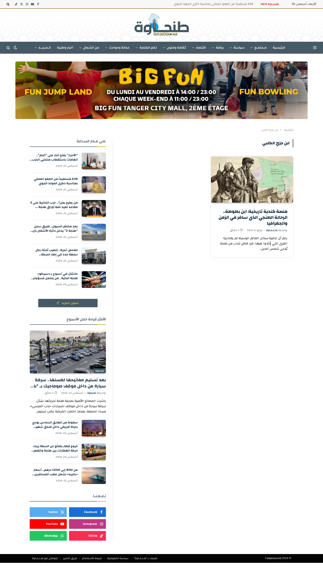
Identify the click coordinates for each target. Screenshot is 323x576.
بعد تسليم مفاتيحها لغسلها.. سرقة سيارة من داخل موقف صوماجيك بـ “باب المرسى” (68, 383)
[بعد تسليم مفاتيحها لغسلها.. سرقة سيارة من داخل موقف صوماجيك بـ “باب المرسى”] (68, 351)
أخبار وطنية (65, 48)
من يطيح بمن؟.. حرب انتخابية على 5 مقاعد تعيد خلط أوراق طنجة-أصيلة (54, 204)
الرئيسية (279, 48)
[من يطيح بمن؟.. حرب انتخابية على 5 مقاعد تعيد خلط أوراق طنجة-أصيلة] (94, 208)
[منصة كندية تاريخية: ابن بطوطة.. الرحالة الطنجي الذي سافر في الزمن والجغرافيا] (252, 179)
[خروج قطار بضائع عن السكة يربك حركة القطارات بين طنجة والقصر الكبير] (94, 452)
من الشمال (91, 48)
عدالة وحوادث (119, 48)
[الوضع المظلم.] (15, 47)
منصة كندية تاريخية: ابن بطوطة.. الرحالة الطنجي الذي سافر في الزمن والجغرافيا (253, 217)
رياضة (220, 48)
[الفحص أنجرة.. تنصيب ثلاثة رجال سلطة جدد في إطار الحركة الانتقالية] (94, 255)
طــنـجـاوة (272, 230)
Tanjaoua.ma (273, 558)
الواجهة (99, 371)
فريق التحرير (70, 558)
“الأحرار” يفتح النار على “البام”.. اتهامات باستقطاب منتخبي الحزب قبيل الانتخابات (55, 157)
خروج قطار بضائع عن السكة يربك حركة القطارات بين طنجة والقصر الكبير (55, 448)
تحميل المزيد (70, 303)
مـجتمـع (260, 48)
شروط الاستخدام (92, 558)
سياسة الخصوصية (118, 558)
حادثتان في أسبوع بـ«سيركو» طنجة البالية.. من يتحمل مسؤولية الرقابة (54, 276)
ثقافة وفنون (176, 48)
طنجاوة (91, 392)
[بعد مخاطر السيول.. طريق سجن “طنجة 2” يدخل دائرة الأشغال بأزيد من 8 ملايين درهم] (94, 232)
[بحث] (8, 4)
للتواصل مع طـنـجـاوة (45, 558)
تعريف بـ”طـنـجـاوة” (145, 558)
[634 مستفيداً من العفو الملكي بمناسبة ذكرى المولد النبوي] (94, 184)
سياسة (239, 48)
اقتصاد (201, 48)
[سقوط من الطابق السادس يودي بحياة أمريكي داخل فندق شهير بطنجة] (94, 428)
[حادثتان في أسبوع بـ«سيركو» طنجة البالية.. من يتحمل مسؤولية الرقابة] (94, 279)
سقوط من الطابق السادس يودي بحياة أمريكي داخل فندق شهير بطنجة (55, 424)
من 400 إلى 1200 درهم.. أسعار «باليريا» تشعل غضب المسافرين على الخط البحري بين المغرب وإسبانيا (55, 472)
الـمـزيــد (44, 48)
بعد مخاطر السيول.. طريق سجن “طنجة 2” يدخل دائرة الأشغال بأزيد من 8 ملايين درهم (54, 228)
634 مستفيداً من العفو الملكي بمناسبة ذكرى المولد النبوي (213, 4)
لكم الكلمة (148, 48)
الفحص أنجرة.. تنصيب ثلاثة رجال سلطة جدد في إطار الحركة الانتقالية (56, 252)
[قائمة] (314, 47)
